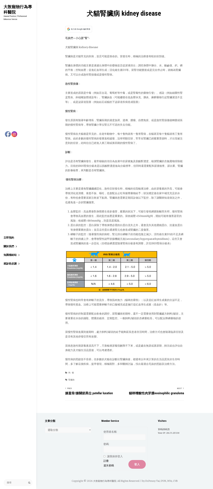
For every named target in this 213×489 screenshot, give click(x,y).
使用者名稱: (110, 431)
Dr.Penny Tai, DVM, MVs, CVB (161, 480)
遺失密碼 (108, 465)
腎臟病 (71, 380)
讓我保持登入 (115, 456)
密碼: (106, 444)
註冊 (106, 460)
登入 (137, 464)
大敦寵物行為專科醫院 (18, 9)
